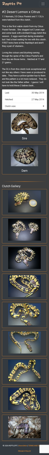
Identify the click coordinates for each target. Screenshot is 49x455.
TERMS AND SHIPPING (36, 446)
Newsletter (23, 446)
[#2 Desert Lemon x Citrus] (24, 202)
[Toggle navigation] (43, 4)
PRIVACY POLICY (24, 451)
